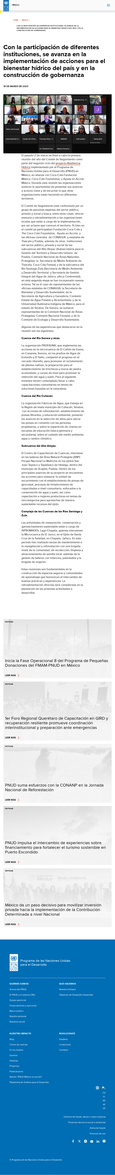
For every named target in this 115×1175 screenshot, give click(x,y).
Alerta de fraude (97, 1128)
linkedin (97, 1141)
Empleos (63, 1039)
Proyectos (14, 1066)
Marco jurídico (16, 1011)
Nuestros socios (17, 1021)
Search (104, 5)
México (15, 5)
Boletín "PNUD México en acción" (26, 1076)
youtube (91, 1141)
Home (15, 20)
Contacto (63, 1050)
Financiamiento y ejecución (23, 1005)
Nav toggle (108, 5)
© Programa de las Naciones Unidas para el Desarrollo (36, 1159)
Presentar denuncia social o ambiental (86, 1122)
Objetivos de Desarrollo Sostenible (76, 994)
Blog (12, 1039)
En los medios (16, 1050)
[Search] (103, 1098)
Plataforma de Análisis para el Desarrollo (29, 1082)
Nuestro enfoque (67, 989)
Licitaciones (65, 1044)
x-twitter (79, 1141)
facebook (73, 1141)
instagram (85, 1141)
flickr (104, 1141)
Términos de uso (97, 1133)
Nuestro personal (18, 1016)
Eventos (13, 1055)
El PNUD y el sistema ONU (22, 994)
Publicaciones (16, 1071)
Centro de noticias (18, 1044)
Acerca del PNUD (18, 989)
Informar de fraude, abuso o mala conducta (84, 1116)
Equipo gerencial (18, 1000)
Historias (14, 1060)
